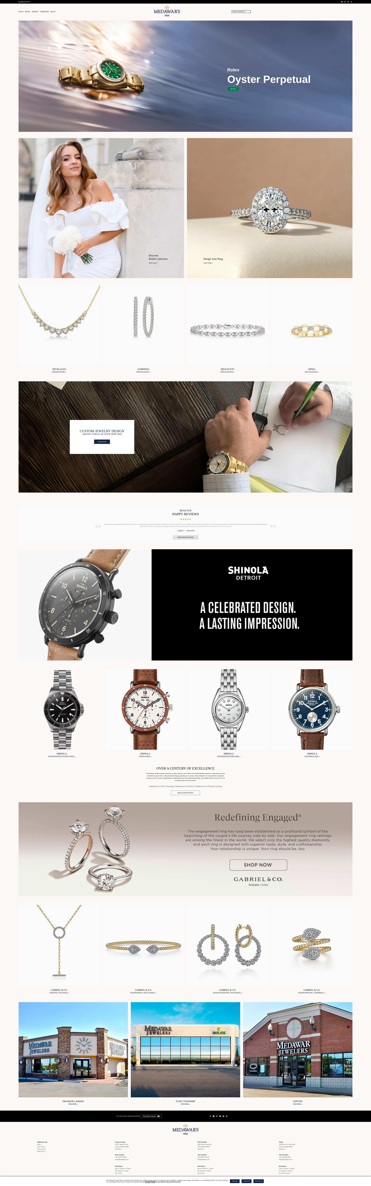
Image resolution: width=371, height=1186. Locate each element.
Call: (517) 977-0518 (120, 1157)
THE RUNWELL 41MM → (312, 756)
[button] (35, 849)
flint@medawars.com (203, 1159)
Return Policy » (41, 1151)
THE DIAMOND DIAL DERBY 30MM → (229, 756)
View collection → (59, 372)
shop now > (153, 263)
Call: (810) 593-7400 (284, 1157)
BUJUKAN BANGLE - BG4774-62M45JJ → (143, 992)
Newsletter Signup (149, 1116)
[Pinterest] (224, 1116)
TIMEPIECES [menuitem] (44, 11)
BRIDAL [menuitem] (27, 11)
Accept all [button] (246, 1181)
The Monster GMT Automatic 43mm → (62, 756)
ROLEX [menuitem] (21, 11)
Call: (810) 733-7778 (203, 1157)
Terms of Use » (41, 1146)
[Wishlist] (345, 2)
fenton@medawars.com (285, 1159)
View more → (73, 1104)
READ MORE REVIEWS (186, 537)
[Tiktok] (227, 1116)
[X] (214, 1116)
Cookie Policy (150, 1182)
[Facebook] (210, 1116)
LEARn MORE (102, 442)
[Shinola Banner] (185, 604)
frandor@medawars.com (122, 1159)
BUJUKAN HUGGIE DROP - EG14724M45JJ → (227, 992)
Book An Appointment (185, 793)
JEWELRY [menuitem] (35, 11)
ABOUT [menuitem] (53, 11)
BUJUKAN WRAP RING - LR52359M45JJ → (311, 992)
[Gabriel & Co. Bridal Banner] (185, 849)
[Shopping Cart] (348, 2)
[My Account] (351, 2)
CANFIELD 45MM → (145, 756)
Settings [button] (235, 1181)
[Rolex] (345, 11)
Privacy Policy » (41, 1149)
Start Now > (208, 263)
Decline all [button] (258, 1181)
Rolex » (39, 1144)
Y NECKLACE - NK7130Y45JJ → (59, 992)
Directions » (118, 1149)
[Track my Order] (342, 2)
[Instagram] (217, 1116)
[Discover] (185, 131)
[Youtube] (220, 1116)
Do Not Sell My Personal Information (168, 1182)
